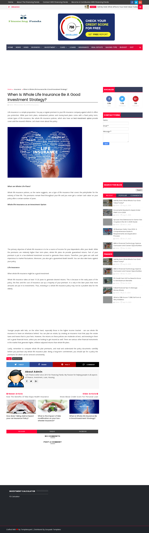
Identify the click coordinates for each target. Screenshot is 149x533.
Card (62, 47)
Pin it (67, 365)
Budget (123, 47)
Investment (50, 47)
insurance (17, 89)
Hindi (26, 47)
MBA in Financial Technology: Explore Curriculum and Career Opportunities (127, 244)
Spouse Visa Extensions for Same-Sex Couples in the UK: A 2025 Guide (127, 221)
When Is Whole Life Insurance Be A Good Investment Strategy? (83, 417)
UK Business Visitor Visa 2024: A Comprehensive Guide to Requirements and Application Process (125, 232)
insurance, (35, 105)
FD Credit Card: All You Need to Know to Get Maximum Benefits (127, 279)
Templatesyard (26, 529)
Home (10, 2)
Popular (123, 195)
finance (85, 7)
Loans (73, 47)
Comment (91, 365)
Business (35, 47)
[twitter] (136, 2)
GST (132, 47)
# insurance (17, 359)
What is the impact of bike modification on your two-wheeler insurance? (49, 418)
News (18, 47)
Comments (136, 195)
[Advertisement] (74, 68)
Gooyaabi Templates (53, 529)
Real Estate (97, 47)
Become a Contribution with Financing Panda (90, 2)
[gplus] (140, 2)
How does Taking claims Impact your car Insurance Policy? (20, 417)
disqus (52, 431)
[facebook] (132, 2)
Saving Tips (111, 47)
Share (44, 365)
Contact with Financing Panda (55, 2)
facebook (82, 431)
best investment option (82, 118)
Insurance (83, 47)
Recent (109, 195)
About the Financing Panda (28, 2)
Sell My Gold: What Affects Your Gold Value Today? (110, 7)
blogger (22, 431)
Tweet (21, 365)
